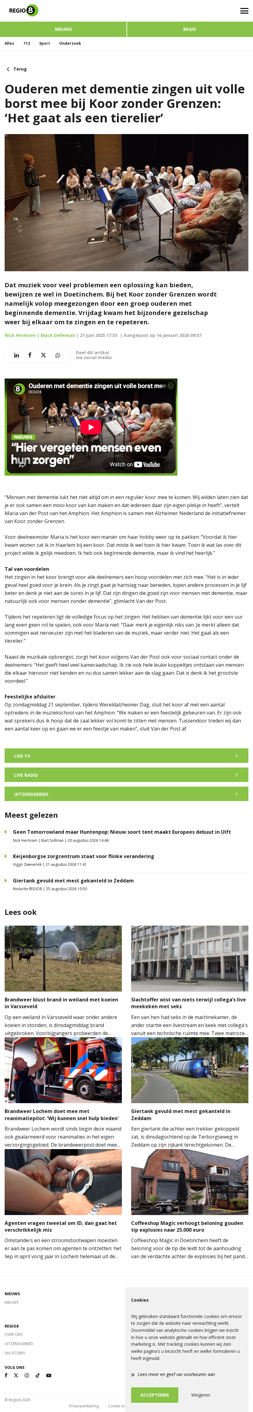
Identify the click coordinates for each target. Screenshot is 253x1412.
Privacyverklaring (84, 1406)
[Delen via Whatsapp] (58, 355)
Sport (44, 43)
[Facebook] (6, 1375)
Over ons (14, 1334)
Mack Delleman (58, 335)
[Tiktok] (37, 1375)
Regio (189, 29)
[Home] (63, 10)
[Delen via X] (43, 355)
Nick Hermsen (20, 335)
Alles (9, 43)
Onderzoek (70, 43)
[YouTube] (48, 1375)
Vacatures (15, 1353)
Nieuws (63, 29)
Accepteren (155, 1395)
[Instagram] (27, 1375)
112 (26, 43)
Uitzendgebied (19, 1343)
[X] (16, 1375)
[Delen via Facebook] (29, 355)
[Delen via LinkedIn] (16, 355)
